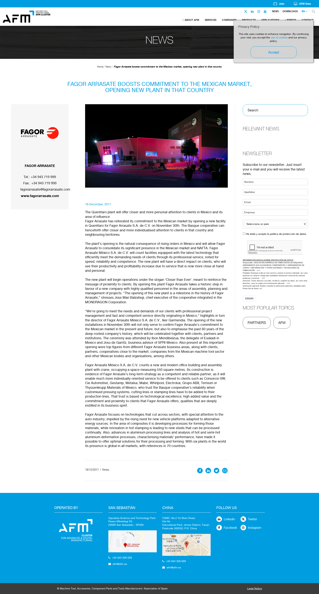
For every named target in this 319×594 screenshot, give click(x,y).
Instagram (254, 527)
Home (100, 66)
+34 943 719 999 (43, 177)
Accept (273, 52)
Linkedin (229, 519)
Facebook (230, 527)
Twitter (252, 519)
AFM (282, 323)
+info (258, 270)
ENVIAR (249, 298)
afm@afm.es (120, 563)
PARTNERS (257, 323)
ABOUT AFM (192, 19)
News (275, 11)
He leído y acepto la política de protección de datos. (276, 233)
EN (303, 11)
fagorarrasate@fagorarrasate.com (45, 189)
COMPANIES (229, 19)
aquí (260, 288)
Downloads (290, 11)
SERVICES (210, 19)
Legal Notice (254, 588)
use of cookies (279, 37)
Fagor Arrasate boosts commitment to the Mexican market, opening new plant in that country (168, 66)
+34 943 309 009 (122, 557)
